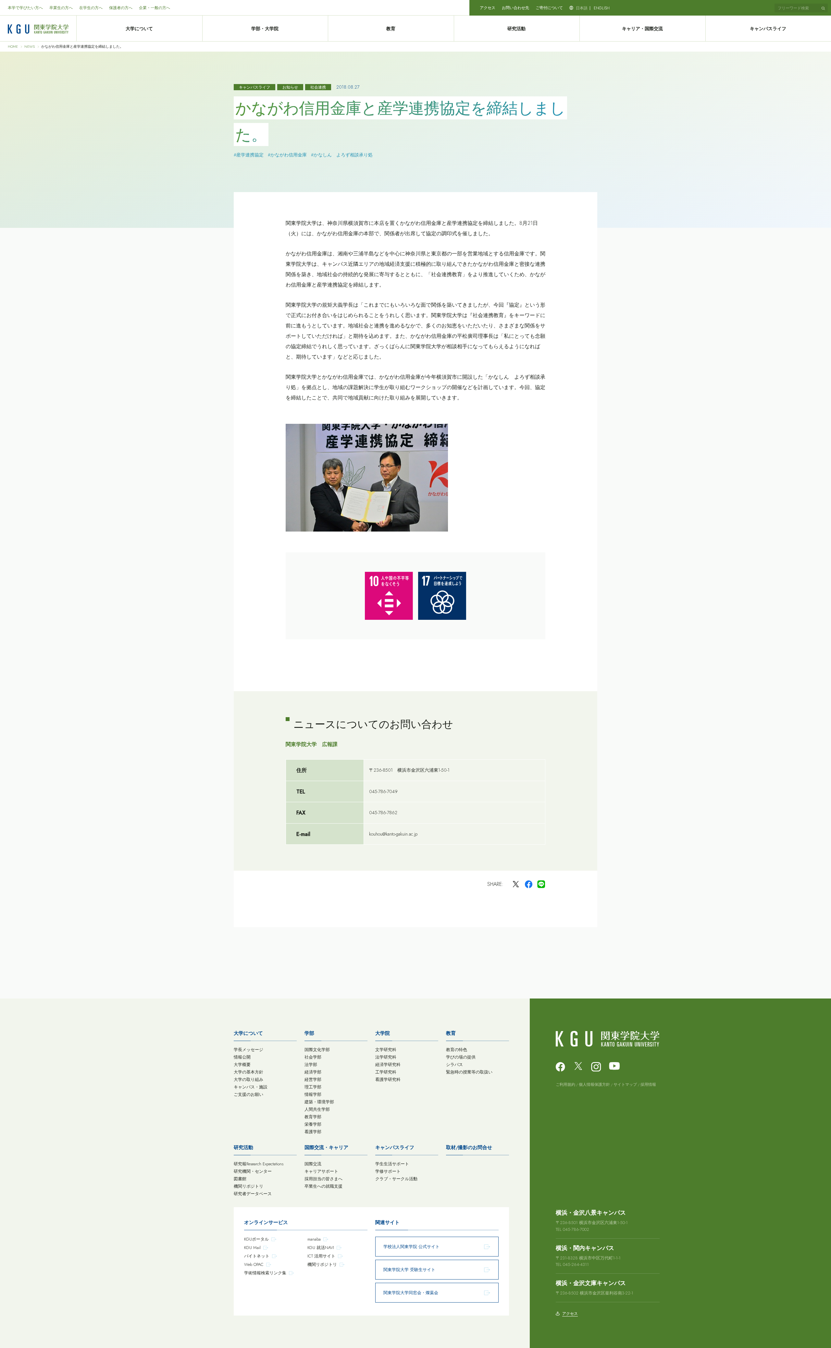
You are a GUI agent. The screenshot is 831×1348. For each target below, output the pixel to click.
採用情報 (648, 1084)
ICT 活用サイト (321, 1256)
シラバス (454, 1064)
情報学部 (312, 1094)
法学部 (310, 1064)
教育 (390, 28)
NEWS (29, 46)
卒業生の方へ (61, 8)
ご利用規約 (565, 1084)
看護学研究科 (388, 1079)
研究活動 (516, 28)
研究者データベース (253, 1194)
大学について (139, 28)
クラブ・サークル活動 (396, 1179)
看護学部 (312, 1132)
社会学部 (312, 1057)
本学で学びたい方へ (25, 8)
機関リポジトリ (248, 1186)
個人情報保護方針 (594, 1084)
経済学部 (312, 1072)
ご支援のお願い (248, 1094)
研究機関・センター (253, 1171)
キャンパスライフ (394, 1147)
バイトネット (256, 1256)
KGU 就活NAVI (320, 1247)
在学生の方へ (91, 8)
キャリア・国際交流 (642, 28)
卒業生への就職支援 (323, 1186)
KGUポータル (256, 1239)
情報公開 (242, 1057)
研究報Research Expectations (258, 1164)
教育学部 (312, 1117)
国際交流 (312, 1164)
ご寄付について (549, 8)
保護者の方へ (120, 8)
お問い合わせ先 (515, 8)
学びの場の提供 (461, 1057)
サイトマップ (625, 1084)
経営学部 (312, 1079)
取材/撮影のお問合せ (469, 1147)
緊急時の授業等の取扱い (469, 1072)
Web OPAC (254, 1264)
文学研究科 (385, 1050)
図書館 (240, 1179)
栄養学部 (312, 1124)
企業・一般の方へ (154, 8)
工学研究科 (385, 1072)
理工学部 (312, 1087)
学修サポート (388, 1171)
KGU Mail (252, 1247)
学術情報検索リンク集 (265, 1273)
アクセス (487, 8)
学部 (309, 1033)
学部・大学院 (265, 28)
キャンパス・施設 (250, 1087)
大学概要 (242, 1064)
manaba (314, 1239)
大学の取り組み (248, 1079)
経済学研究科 (388, 1064)
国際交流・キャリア (326, 1147)
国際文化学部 (317, 1050)
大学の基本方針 (248, 1072)
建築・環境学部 (319, 1102)
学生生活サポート (392, 1164)
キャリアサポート (321, 1171)
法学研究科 (385, 1057)
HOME (13, 46)
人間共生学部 (317, 1109)
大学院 (382, 1033)
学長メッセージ (248, 1050)
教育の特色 (456, 1050)
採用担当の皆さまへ (323, 1179)
